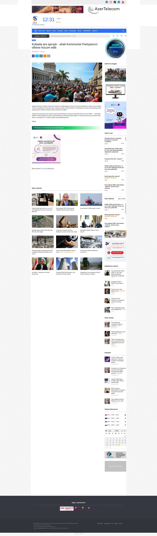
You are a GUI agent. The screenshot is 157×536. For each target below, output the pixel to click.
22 (125, 442)
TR (125, 35)
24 (110, 444)
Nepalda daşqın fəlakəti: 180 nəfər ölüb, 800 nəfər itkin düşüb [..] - (69, 36)
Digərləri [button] (94, 30)
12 (116, 440)
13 (119, 440)
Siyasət (48, 30)
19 (116, 442)
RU (117, 35)
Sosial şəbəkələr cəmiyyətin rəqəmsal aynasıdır (116, 324)
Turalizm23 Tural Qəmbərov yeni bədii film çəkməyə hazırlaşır (117, 300)
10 (110, 440)
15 (125, 440)
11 (113, 440)
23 (107, 444)
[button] (123, 31)
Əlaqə (116, 523)
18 (113, 442)
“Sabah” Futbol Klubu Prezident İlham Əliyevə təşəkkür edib (117, 380)
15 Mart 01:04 (36, 51)
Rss (112, 523)
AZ (113, 35)
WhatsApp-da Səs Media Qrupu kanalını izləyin (48, 127)
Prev (107, 75)
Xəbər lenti (41, 30)
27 (119, 444)
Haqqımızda (107, 523)
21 (122, 442)
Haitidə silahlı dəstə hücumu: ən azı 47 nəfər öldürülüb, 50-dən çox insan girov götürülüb (42, 210)
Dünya (79, 30)
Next (123, 75)
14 (122, 440)
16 (107, 442)
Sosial (66, 30)
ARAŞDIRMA (87, 30)
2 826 (43, 51)
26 (116, 444)
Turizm (54, 30)
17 (110, 442)
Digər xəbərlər (122, 198)
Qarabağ (60, 30)
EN (121, 35)
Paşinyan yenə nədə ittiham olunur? (118, 291)
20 (119, 442)
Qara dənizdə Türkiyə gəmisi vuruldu (90, 208)
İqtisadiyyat (72, 30)
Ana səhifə (100, 523)
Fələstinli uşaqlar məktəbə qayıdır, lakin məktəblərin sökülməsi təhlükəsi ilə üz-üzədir (42, 252)
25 (113, 444)
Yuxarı (120, 523)
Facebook (44, 168)
